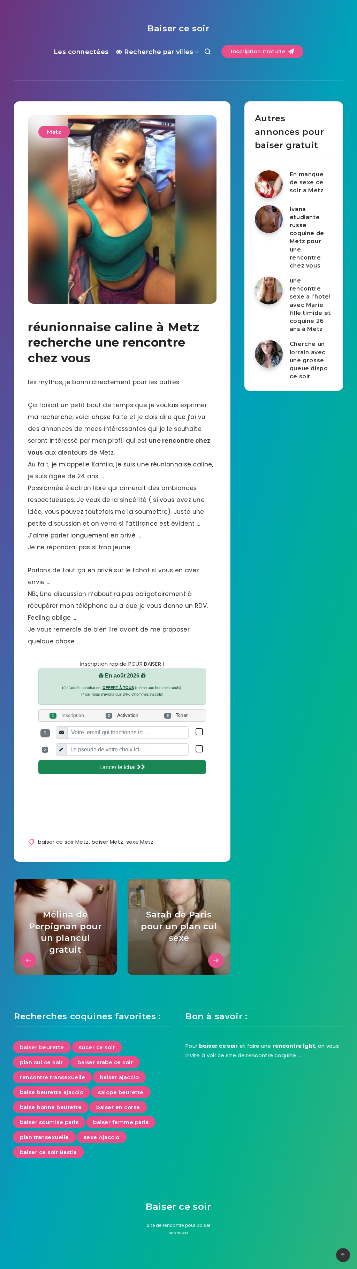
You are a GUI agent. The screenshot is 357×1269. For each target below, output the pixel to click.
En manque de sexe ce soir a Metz (307, 182)
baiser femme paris (121, 1122)
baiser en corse (118, 1107)
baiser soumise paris (49, 1122)
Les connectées (81, 52)
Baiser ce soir (178, 28)
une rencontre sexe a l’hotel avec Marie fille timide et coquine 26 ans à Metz (310, 304)
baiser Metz (107, 841)
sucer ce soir (97, 1047)
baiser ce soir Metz (63, 841)
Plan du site (178, 1233)
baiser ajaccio (119, 1077)
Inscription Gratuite (259, 51)
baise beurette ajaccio (51, 1092)
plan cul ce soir (41, 1062)
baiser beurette (42, 1047)
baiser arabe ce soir (105, 1062)
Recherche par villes (157, 52)
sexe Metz (140, 841)
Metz (54, 132)
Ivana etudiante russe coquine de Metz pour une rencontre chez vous (307, 237)
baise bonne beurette (51, 1107)
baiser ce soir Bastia (48, 1152)
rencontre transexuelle (52, 1077)
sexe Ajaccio (102, 1137)
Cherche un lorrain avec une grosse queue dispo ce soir (309, 360)
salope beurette (121, 1092)
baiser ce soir (218, 1046)
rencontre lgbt (294, 1046)
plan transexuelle (44, 1137)
